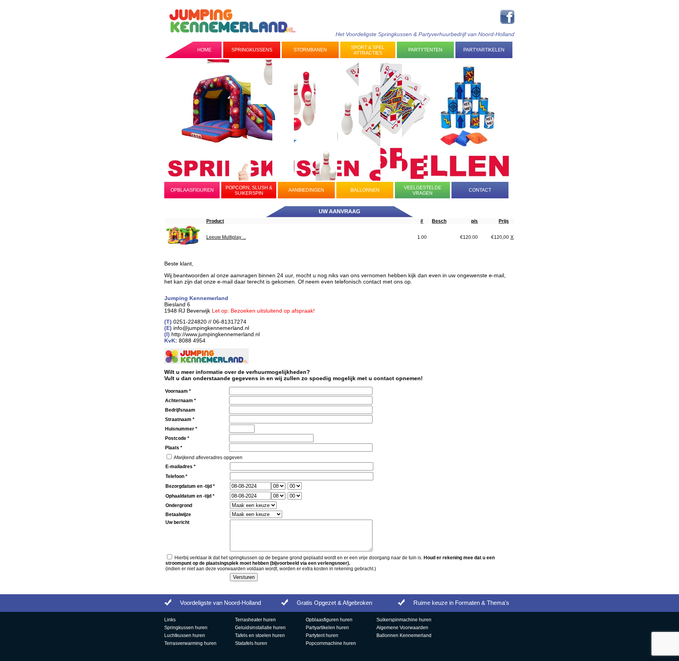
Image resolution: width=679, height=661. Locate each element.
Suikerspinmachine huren (403, 620)
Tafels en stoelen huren (260, 635)
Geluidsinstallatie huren (260, 627)
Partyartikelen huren (327, 627)
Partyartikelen (484, 50)
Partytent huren (322, 635)
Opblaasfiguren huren (329, 620)
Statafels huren (251, 643)
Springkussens (251, 50)
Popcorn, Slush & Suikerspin (249, 190)
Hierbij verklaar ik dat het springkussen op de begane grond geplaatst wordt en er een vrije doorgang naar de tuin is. (330, 560)
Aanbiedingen (306, 190)
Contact (480, 190)
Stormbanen (310, 50)
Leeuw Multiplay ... (226, 237)
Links (170, 620)
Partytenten (425, 50)
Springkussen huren (185, 627)
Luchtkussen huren (184, 635)
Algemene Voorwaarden (402, 627)
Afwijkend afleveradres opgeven (208, 457)
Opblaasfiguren (192, 190)
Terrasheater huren (255, 620)
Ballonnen (365, 190)
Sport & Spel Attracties (368, 50)
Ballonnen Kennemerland (403, 635)
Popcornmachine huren (331, 643)
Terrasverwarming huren (190, 643)
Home (204, 50)
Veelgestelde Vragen (422, 190)
